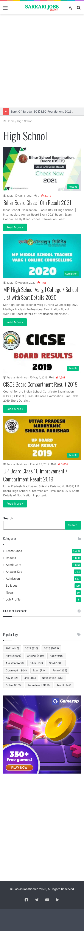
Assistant (15, 663)
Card (56, 663)
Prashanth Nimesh (17, 377)
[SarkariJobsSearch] (42, 7)
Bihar (36, 663)
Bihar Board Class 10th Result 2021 (37, 202)
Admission (13, 578)
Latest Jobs (14, 551)
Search (8, 518)
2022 (31, 648)
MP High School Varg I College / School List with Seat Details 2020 (40, 293)
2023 (51, 648)
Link (30, 677)
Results (11, 558)
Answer (35, 655)
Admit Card (13, 564)
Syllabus (11, 585)
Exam (40, 670)
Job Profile (13, 599)
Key (12, 677)
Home (10, 121)
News (10, 592)
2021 (12, 648)
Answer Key (14, 571)
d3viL (9, 195)
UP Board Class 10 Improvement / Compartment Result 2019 (35, 475)
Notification (53, 677)
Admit (13, 655)
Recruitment (39, 685)
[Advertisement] (42, 61)
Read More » (14, 227)
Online (14, 685)
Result (63, 685)
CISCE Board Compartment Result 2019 (40, 384)
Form (60, 670)
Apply (57, 655)
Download (16, 670)
